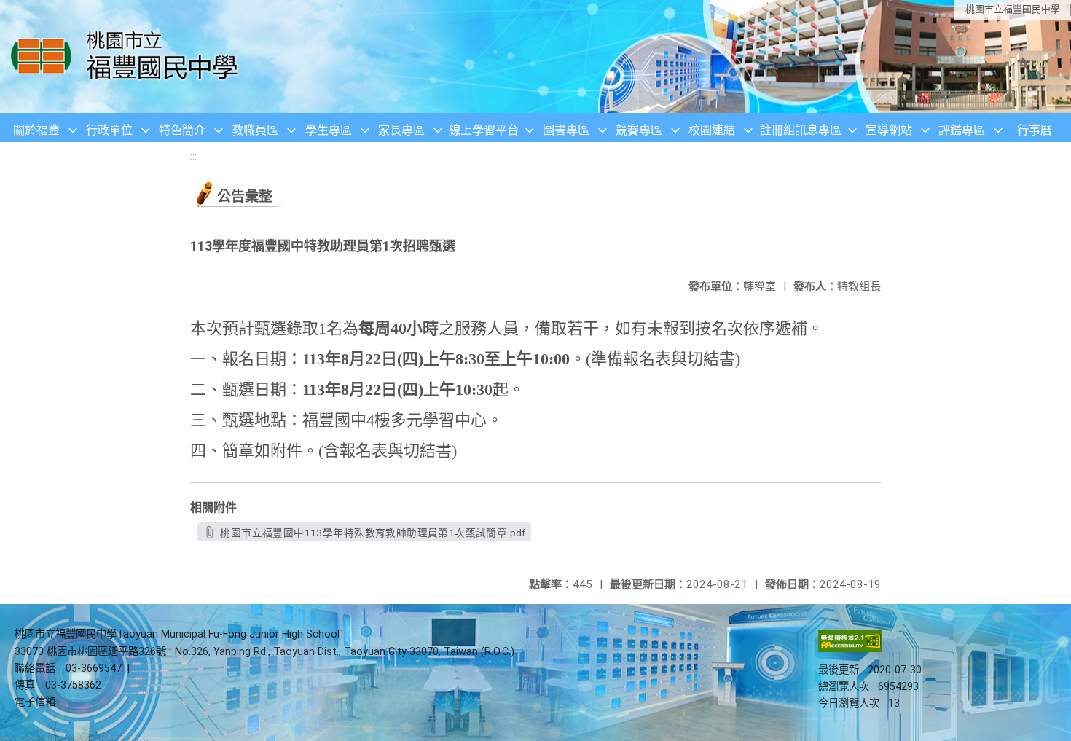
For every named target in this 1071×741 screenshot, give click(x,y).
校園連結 (711, 130)
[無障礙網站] (850, 649)
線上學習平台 (484, 130)
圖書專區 (566, 130)
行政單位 (109, 130)
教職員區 (255, 130)
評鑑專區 (961, 130)
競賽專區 (639, 130)
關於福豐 (36, 130)
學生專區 (328, 130)
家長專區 (401, 130)
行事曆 (1034, 130)
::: (193, 156)
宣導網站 (889, 130)
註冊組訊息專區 (801, 130)
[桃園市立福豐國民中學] (128, 56)
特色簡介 (182, 130)
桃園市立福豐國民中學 (1012, 9)
